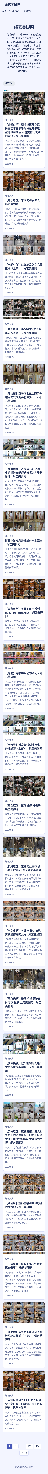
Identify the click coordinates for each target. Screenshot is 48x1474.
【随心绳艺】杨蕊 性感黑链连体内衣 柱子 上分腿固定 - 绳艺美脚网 (23, 1002)
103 (29, 1446)
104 (37, 1446)
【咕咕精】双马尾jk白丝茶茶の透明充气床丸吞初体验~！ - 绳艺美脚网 (23, 397)
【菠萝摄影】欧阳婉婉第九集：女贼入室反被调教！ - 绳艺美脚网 (23, 1067)
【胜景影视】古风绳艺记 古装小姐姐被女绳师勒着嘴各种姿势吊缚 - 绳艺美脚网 (23, 473)
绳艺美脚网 (13, 5)
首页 (4, 11)
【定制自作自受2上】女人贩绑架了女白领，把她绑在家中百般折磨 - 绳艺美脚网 (23, 1404)
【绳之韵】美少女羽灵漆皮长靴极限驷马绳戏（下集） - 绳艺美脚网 (23, 1336)
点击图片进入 (15, 11)
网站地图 (27, 11)
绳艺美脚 (9, 83)
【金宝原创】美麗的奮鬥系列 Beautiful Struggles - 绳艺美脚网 (24, 612)
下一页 (24, 1453)
